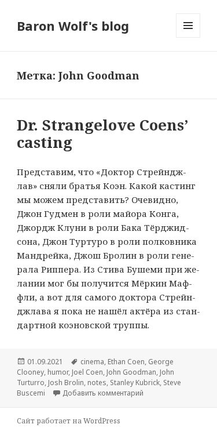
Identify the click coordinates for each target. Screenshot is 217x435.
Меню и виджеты (188, 37)
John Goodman (131, 372)
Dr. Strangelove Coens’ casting (102, 133)
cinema (92, 362)
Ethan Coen (126, 362)
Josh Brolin (66, 382)
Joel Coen (87, 372)
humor (57, 372)
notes (96, 382)
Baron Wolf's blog (73, 25)
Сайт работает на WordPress (68, 421)
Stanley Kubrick (135, 382)
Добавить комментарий (103, 393)
